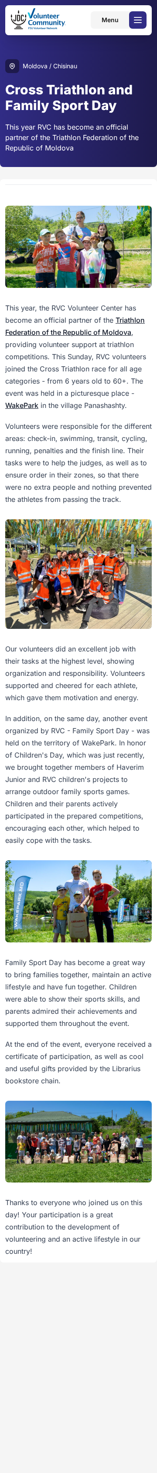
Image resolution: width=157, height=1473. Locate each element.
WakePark (21, 405)
